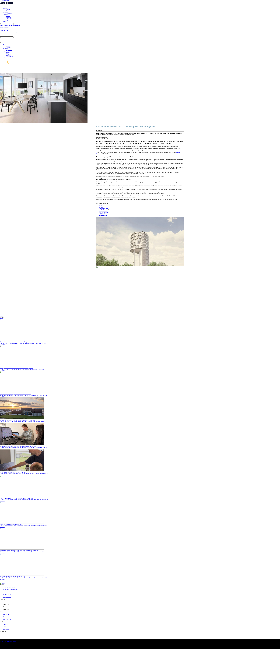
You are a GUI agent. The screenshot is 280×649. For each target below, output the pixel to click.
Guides (1, 641)
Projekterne (5, 12)
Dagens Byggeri (103, 215)
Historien (8, 16)
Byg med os (5, 8)
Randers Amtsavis (103, 209)
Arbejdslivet (8, 18)
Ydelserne (8, 10)
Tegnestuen (5, 14)
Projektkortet (9, 13)
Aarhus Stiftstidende (103, 212)
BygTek (101, 207)
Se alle (1, 318)
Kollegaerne (8, 17)
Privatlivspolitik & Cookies (10, 641)
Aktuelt (4, 21)
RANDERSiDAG (103, 208)
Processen (8, 9)
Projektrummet (9, 20)
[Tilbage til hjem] (6, 4)
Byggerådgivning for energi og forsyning (10, 25)
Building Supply (103, 205)
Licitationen (102, 213)
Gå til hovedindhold (4, 0)
